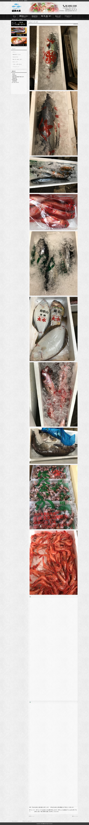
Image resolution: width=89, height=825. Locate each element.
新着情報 (20, 19)
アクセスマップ (16, 66)
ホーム (14, 52)
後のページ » (75, 816)
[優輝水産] (16, 12)
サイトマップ (14, 821)
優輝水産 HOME (15, 19)
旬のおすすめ (15, 56)
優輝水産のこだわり (17, 54)
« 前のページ (31, 816)
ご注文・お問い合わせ (17, 64)
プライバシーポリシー (27, 821)
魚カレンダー (15, 61)
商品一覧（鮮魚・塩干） (18, 59)
